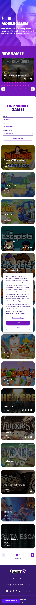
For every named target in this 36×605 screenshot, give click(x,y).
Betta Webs (22, 599)
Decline (18, 328)
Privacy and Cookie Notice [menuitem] (15, 585)
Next (33, 89)
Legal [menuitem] (28, 585)
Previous (3, 89)
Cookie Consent (11, 601)
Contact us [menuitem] (14, 579)
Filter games (18, 139)
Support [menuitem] (23, 579)
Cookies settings (18, 318)
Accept (18, 323)
